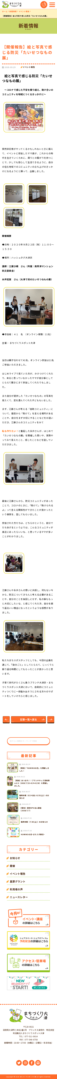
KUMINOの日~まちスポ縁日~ (33, 834)
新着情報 (12, 11)
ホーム (4, 11)
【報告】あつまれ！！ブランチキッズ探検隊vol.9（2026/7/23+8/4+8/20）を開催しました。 (32, 783)
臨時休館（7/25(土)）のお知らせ (34, 822)
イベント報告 (24, 11)
